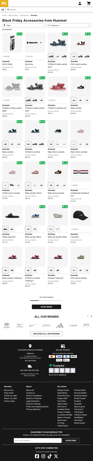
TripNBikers (79, 417)
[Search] (8, 9)
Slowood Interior (80, 395)
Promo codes (9, 401)
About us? (30, 390)
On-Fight (60, 423)
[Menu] (2, 9)
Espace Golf (62, 398)
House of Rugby (63, 412)
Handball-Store (63, 409)
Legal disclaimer (32, 401)
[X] (56, 456)
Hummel (5, 61)
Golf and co (62, 406)
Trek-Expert (78, 412)
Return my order (10, 398)
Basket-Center (63, 390)
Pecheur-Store (80, 390)
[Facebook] (37, 456)
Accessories (24, 15)
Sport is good (79, 406)
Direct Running (63, 395)
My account (8, 390)
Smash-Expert (80, 398)
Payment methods (33, 403)
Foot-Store (61, 401)
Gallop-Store (62, 403)
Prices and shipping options (37, 406)
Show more (46, 306)
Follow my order (10, 395)
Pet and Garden (80, 392)
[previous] (87, 317)
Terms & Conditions (34, 395)
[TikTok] (49, 456)
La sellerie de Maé (64, 414)
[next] (91, 317)
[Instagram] (43, 456)
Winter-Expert (79, 423)
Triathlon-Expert (80, 414)
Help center (8, 392)
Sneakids (78, 403)
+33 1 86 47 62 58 (30, 361)
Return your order (29, 375)
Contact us (30, 353)
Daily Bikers (62, 392)
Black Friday (13, 15)
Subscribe (70, 440)
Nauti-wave (62, 420)
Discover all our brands (46, 333)
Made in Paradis (64, 417)
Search (13, 9)
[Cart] (89, 3)
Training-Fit (78, 409)
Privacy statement (33, 409)
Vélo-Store (78, 420)
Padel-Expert (62, 425)
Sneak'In (77, 401)
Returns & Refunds (33, 398)
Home (4, 15)
